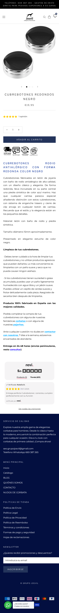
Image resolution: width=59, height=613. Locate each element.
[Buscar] (44, 17)
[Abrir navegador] (3, 17)
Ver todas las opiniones (30, 409)
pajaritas (18, 324)
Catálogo (8, 473)
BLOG (6, 477)
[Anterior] (21, 86)
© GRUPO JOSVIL (29, 583)
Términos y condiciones (16, 527)
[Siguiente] (37, 86)
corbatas (21, 321)
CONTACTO (9, 487)
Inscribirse (15, 569)
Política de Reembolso (15, 522)
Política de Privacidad (15, 517)
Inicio (6, 468)
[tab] (22, 377)
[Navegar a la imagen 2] (29, 86)
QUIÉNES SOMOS (13, 482)
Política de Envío (12, 508)
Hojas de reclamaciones (16, 537)
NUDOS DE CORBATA (15, 492)
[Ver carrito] (49, 17)
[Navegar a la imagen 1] (26, 86)
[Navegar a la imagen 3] (32, 86)
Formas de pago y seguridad (19, 532)
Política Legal (10, 512)
